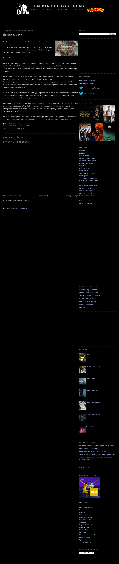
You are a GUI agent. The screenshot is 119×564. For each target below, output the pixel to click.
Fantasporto (83, 176)
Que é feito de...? (85, 168)
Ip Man (88, 354)
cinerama (82, 522)
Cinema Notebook (86, 517)
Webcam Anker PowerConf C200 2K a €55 (95, 451)
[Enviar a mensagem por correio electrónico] (31, 125)
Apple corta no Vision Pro (88, 448)
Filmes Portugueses (86, 530)
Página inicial (43, 196)
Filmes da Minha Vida (87, 158)
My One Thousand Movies (89, 535)
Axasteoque (83, 505)
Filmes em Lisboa (85, 203)
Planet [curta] (90, 378)
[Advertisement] (59, 22)
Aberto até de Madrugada (88, 293)
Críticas (82, 151)
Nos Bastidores (84, 156)
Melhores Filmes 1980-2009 (89, 161)
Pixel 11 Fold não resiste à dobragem (93, 460)
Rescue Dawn (14, 34)
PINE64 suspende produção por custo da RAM (96, 446)
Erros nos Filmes (85, 193)
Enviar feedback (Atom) (20, 200)
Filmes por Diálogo (86, 188)
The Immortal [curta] (92, 366)
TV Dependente (85, 542)
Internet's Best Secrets (87, 301)
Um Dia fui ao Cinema (59, 6)
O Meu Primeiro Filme (87, 163)
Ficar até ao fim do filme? (88, 186)
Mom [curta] (89, 427)
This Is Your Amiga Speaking (89, 295)
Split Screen (83, 540)
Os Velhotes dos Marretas (88, 298)
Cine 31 (82, 512)
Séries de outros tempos (88, 173)
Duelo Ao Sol (84, 527)
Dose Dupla (83, 171)
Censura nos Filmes (86, 196)
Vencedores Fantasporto (88, 178)
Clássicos (82, 166)
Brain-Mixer (83, 510)
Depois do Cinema (86, 525)
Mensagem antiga (71, 196)
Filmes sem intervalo (86, 191)
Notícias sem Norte (86, 304)
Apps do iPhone (85, 307)
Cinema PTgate (85, 520)
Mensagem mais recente (12, 196)
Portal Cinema (84, 537)
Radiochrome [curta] (92, 415)
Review (23, 128)
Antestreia (83, 502)
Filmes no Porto (85, 201)
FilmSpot (82, 532)
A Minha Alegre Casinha (88, 290)
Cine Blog (82, 515)
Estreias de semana (92, 390)
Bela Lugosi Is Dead (86, 507)
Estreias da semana (92, 403)
